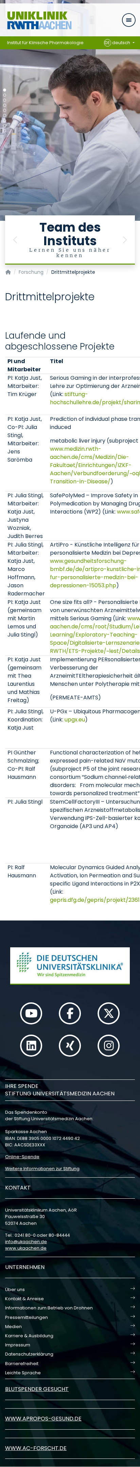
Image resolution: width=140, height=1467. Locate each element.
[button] (15, 240)
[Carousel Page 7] (4, 120)
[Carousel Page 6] (4, 115)
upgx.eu (75, 719)
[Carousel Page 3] (4, 100)
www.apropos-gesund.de (43, 1419)
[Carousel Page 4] (4, 105)
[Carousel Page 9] (4, 130)
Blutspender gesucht (37, 1389)
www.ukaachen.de (26, 1248)
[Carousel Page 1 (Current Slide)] (4, 90)
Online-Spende (22, 1157)
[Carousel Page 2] (4, 95)
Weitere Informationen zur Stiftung (42, 1168)
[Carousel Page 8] (4, 125)
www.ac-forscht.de (36, 1448)
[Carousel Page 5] (4, 110)
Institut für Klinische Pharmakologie (45, 42)
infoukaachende (26, 1242)
